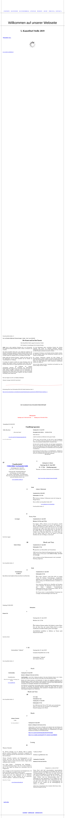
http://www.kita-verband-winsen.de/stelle (47, 478)
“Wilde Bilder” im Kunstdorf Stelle (17, 466)
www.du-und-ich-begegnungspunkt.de (17, 437)
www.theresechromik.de (17, 782)
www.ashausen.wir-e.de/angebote (47, 504)
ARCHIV (45, 11)
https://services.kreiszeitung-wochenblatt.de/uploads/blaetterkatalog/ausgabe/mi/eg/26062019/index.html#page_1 (25, 391)
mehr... (4, 334)
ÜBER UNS (51, 11)
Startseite (7, 11)
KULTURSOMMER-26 (24, 11)
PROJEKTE (39, 11)
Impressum (31, 813)
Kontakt (58, 11)
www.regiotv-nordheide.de (8, 52)
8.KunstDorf (14, 11)
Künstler (33, 11)
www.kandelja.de (11, 682)
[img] (32, 13)
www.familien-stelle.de (17, 479)
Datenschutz (38, 813)
